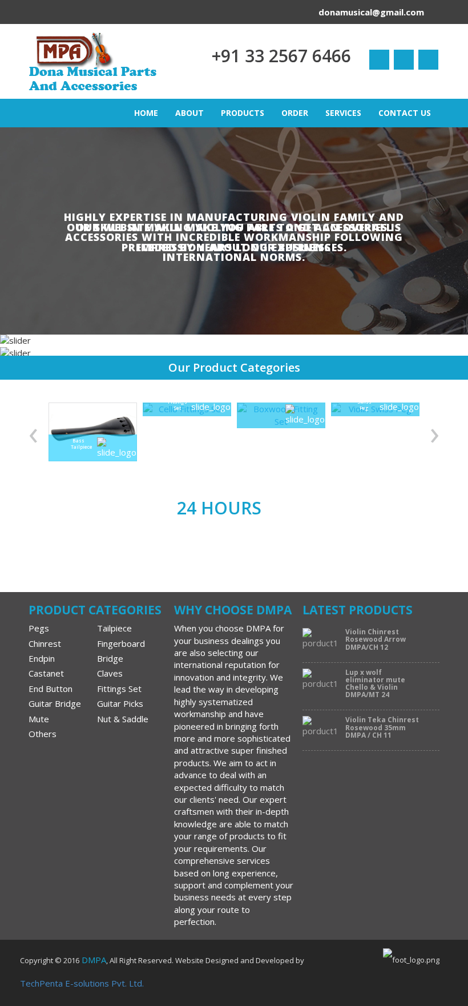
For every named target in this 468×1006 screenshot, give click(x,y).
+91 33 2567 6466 (281, 55)
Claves (110, 673)
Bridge (110, 658)
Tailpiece (114, 628)
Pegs (39, 628)
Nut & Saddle (122, 719)
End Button (50, 688)
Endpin (42, 658)
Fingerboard (121, 643)
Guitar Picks (120, 703)
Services (343, 112)
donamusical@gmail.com (371, 12)
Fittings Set (119, 688)
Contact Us (404, 112)
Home (146, 112)
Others (43, 733)
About (189, 112)
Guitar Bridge (55, 703)
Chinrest (45, 643)
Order (294, 112)
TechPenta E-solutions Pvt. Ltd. (82, 983)
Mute (39, 719)
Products (242, 112)
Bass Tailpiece (78, 443)
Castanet (46, 673)
